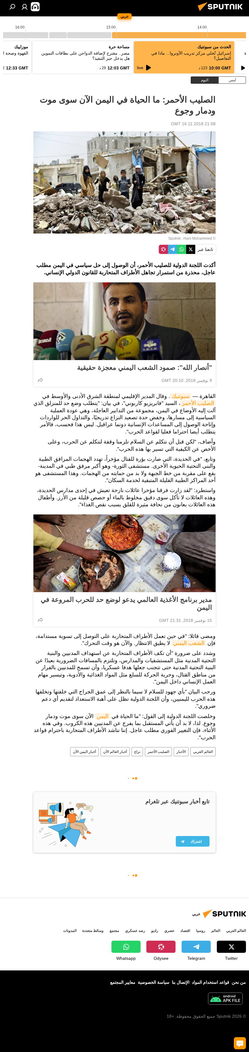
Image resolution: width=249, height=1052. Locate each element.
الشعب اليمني (188, 643)
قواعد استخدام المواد (210, 982)
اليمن (102, 716)
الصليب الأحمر (198, 403)
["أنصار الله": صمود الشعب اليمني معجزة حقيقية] (124, 321)
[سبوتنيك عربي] (222, 11)
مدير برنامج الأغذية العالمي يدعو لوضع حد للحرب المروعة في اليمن (126, 603)
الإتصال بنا (180, 982)
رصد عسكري (135, 931)
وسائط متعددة (93, 931)
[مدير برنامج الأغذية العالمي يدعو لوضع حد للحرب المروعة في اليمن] (124, 553)
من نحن (239, 982)
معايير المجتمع (122, 982)
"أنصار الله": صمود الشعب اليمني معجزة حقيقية (144, 367)
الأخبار (181, 752)
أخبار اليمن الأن (84, 752)
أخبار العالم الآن (115, 752)
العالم (215, 931)
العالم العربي (203, 752)
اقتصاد (185, 931)
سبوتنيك (180, 396)
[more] (40, 380)
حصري (169, 931)
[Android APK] (225, 999)
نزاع (137, 752)
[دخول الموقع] (25, 7)
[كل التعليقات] (240, 1043)
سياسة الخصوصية (153, 982)
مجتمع (114, 931)
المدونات (70, 931)
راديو (154, 931)
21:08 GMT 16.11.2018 (193, 123)
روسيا (200, 931)
